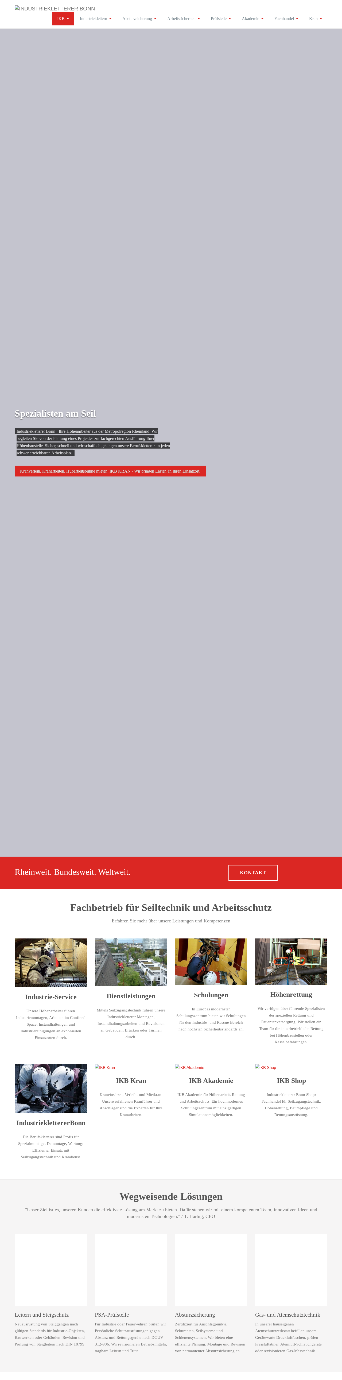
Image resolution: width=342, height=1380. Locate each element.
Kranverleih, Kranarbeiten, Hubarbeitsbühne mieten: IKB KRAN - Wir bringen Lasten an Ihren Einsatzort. (110, 471)
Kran (313, 18)
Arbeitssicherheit (181, 18)
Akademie (250, 18)
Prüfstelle (219, 18)
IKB (61, 18)
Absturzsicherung (137, 18)
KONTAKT (253, 872)
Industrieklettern (93, 18)
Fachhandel (284, 18)
